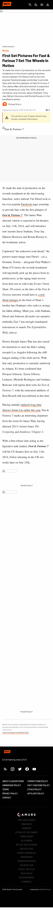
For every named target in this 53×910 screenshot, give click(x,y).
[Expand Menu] (42, 5)
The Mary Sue (26, 865)
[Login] (48, 5)
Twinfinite (26, 824)
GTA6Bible (26, 881)
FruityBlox (27, 873)
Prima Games (26, 836)
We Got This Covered (26, 844)
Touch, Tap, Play (26, 869)
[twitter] (20, 769)
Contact (6, 797)
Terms (5, 789)
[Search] (30, 5)
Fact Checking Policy (38, 785)
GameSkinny (26, 857)
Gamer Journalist (26, 853)
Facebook (26, 204)
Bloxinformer (26, 877)
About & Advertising (13, 781)
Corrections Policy (37, 781)
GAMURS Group (45, 889)
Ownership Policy (11, 785)
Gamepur (26, 828)
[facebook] (27, 769)
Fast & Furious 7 (12, 215)
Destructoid (26, 849)
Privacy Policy (10, 793)
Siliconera (26, 840)
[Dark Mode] (36, 5)
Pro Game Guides (26, 820)
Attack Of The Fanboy (26, 832)
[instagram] (12, 769)
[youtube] (34, 769)
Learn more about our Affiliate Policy (15, 732)
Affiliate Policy (35, 793)
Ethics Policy (34, 789)
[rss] (5, 769)
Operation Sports (26, 861)
